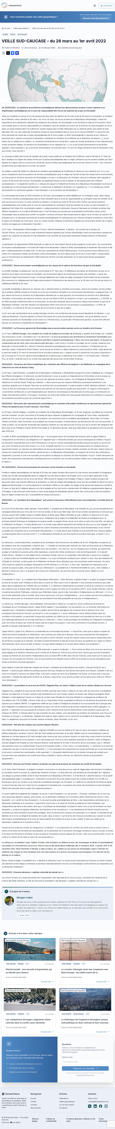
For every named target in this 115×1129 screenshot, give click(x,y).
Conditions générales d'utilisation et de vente (80, 1120)
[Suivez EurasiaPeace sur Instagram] (106, 1106)
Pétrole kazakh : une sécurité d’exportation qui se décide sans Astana (29, 971)
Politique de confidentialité (51, 1120)
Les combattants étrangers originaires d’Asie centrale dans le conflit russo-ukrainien (28, 1021)
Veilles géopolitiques (67, 1101)
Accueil (7, 28)
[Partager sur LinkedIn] (12, 53)
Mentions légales (35, 1120)
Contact (33, 1101)
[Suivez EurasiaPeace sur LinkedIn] (95, 1106)
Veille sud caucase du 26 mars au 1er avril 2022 (49, 28)
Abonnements (36, 1108)
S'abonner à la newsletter (84, 1068)
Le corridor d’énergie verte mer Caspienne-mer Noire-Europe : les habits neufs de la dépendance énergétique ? (84, 972)
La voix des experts (66, 1105)
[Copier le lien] (3, 53)
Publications (63, 1098)
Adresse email (67, 1057)
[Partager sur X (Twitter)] (8, 53)
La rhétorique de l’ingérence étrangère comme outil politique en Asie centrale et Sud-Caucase (84, 1021)
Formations (63, 1108)
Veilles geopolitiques (21, 28)
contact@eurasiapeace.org (98, 1101)
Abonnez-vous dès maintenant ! (96, 18)
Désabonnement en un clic (85, 1075)
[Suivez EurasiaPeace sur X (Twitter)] (89, 1106)
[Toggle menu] (94, 5)
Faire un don (92, 1098)
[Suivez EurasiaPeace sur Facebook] (100, 1106)
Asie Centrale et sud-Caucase (70, 48)
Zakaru (18, 1122)
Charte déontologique (104, 1120)
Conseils (34, 1105)
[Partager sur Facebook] (17, 53)
